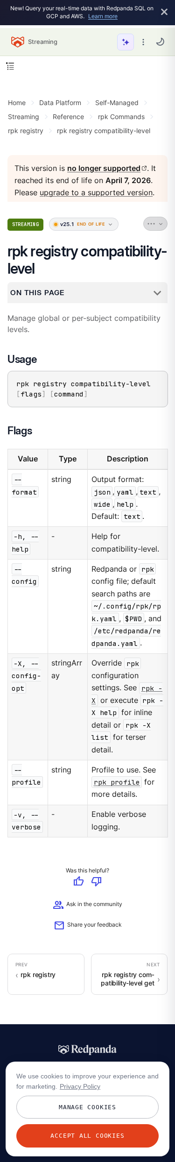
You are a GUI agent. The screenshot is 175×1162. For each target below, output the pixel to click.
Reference (68, 116)
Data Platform (60, 102)
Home (17, 102)
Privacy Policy (80, 1086)
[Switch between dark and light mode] (160, 41)
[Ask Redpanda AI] (125, 42)
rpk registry (25, 131)
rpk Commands (121, 116)
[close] (164, 12)
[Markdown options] (155, 224)
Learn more (103, 16)
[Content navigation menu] (10, 66)
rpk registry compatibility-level (103, 131)
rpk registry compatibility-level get (127, 979)
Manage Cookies (87, 1107)
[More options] (143, 42)
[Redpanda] (87, 1050)
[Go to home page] (17, 42)
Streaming (23, 116)
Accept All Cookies (87, 1135)
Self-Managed (117, 102)
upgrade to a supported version (96, 193)
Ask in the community (87, 905)
